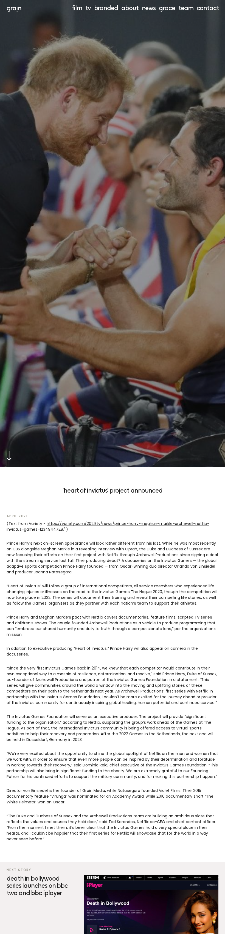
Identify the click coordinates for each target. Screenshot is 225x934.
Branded (106, 7)
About (130, 7)
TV (88, 7)
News (149, 7)
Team (185, 7)
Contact (208, 7)
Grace (167, 7)
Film (77, 7)
